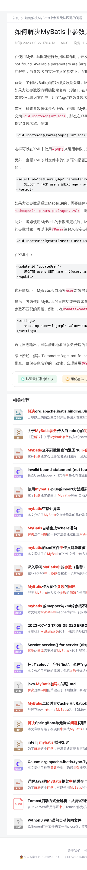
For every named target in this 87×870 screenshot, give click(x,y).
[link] (16, 17)
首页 (16, 17)
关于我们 (74, 850)
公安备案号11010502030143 (42, 857)
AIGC (64, 43)
